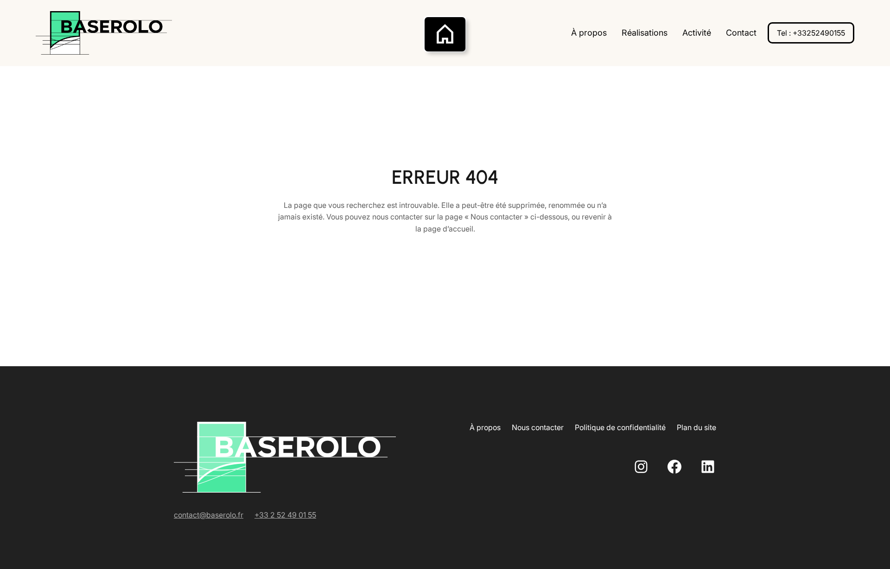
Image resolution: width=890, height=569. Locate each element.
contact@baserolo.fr (208, 514)
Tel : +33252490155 (811, 33)
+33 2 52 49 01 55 (285, 514)
